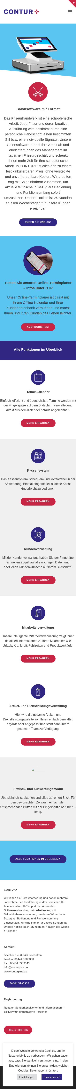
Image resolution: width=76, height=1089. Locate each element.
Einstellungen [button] (26, 1077)
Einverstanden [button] (52, 1077)
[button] (70, 12)
